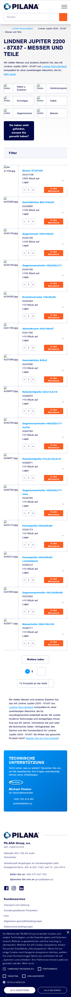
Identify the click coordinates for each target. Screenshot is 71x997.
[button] (4, 968)
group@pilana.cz (31, 879)
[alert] (35, 963)
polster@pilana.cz (22, 803)
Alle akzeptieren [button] (19, 990)
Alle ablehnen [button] (52, 990)
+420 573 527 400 (28, 874)
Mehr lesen (10, 74)
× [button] (67, 932)
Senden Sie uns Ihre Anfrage (42, 738)
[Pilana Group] (21, 6)
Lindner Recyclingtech (54, 66)
